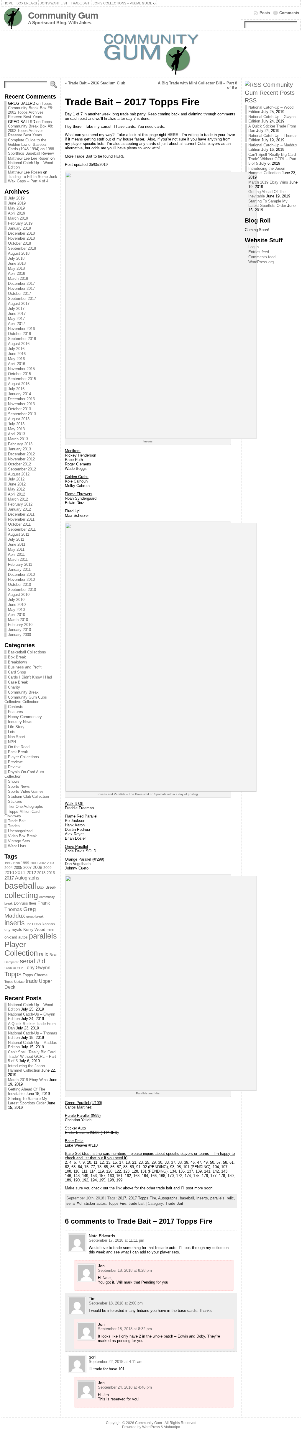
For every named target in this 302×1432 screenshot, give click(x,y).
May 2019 (16, 208)
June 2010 (17, 604)
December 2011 (21, 514)
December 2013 (21, 399)
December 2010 (21, 574)
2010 (9, 872)
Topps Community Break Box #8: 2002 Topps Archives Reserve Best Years (30, 110)
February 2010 (20, 624)
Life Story (16, 727)
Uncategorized (20, 831)
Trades (14, 826)
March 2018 (18, 278)
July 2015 (16, 389)
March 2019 (18, 218)
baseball (20, 885)
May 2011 (16, 549)
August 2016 (18, 343)
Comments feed (261, 257)
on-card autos (16, 937)
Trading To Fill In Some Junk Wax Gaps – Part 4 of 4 (32, 178)
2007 (27, 868)
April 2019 (16, 213)
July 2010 (16, 599)
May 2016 (16, 359)
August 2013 (18, 419)
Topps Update (14, 981)
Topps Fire (117, 1203)
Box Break (17, 657)
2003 (50, 863)
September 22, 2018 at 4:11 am (115, 1361)
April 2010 (16, 614)
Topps (13, 974)
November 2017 (21, 288)
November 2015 (21, 369)
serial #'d (32, 961)
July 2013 (16, 424)
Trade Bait (17, 821)
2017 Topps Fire (142, 1198)
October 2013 (19, 409)
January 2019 (19, 228)
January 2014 (19, 394)
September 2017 (22, 298)
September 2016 (22, 338)
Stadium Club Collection (28, 796)
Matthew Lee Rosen (25, 172)
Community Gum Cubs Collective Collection (25, 699)
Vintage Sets (19, 841)
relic (43, 954)
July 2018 (16, 258)
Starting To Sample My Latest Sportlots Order (27, 1100)
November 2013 (21, 404)
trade (32, 981)
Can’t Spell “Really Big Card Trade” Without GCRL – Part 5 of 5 (32, 1056)
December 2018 (21, 233)
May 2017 (16, 318)
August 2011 (18, 534)
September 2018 (22, 248)
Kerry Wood (34, 929)
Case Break (18, 682)
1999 (25, 863)
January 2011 (19, 569)
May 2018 (16, 268)
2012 (31, 872)
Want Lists (17, 846)
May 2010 (16, 609)
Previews (16, 762)
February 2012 (20, 504)
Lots (11, 732)
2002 (42, 863)
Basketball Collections (27, 652)
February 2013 (20, 444)
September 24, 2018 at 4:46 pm (125, 1387)
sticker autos (95, 1203)
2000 (33, 863)
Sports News (19, 786)
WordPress (151, 1427)
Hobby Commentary (25, 717)
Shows (13, 781)
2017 (9, 878)
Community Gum (63, 15)
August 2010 (18, 594)
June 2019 (17, 203)
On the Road (18, 747)
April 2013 (16, 434)
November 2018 (21, 238)
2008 (37, 867)
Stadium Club (13, 968)
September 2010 (22, 589)
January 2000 (19, 634)
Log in (253, 247)
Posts (265, 13)
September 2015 (22, 379)
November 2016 (21, 328)
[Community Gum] (151, 54)
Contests (15, 706)
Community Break (23, 692)
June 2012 (17, 484)
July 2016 (16, 348)
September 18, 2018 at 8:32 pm (125, 1329)
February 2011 (20, 564)
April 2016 (16, 364)
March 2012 (18, 499)
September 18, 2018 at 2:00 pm (116, 1303)
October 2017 (19, 293)
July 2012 (16, 479)
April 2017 (16, 323)
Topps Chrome (35, 975)
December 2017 (21, 283)
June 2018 (17, 263)
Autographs (27, 877)
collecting (21, 895)
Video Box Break (22, 836)
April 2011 (16, 554)
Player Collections (23, 757)
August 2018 (18, 253)
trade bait (137, 1203)
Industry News (20, 722)
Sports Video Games (26, 791)
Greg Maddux (20, 912)
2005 (18, 867)
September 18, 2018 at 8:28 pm (125, 1270)
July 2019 (16, 198)
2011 (20, 872)
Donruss (21, 903)
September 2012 (22, 469)
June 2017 (17, 313)
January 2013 (19, 449)
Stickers (15, 801)
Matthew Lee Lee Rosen (28, 158)
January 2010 (19, 629)
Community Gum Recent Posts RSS (270, 92)
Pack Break (18, 752)
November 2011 (21, 519)
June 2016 (17, 354)
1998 (16, 863)
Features (15, 712)
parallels (43, 936)
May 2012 (16, 489)
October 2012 (19, 464)
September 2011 (22, 529)
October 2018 (19, 243)
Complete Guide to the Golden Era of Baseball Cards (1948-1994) (27, 144)
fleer (32, 903)
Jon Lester (33, 924)
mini (50, 929)
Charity (14, 687)
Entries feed (258, 252)
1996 (8, 863)
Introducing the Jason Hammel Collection (26, 1068)
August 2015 (18, 384)
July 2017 (16, 308)
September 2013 (22, 414)
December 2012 (21, 454)
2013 (41, 873)
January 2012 (19, 509)
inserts (14, 923)
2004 (8, 868)
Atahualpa (172, 1427)
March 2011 (18, 559)
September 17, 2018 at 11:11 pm (116, 1240)
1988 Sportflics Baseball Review (31, 151)
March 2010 (18, 619)
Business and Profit (25, 667)
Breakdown (17, 662)
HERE (173, 135)
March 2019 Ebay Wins (28, 1080)
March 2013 (18, 439)
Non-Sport (16, 737)
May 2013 (16, 429)
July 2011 (16, 539)
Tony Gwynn (37, 967)
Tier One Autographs (25, 806)
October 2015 (19, 374)
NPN (12, 742)
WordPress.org (261, 262)
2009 (47, 868)
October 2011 (19, 524)
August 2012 (18, 474)
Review (14, 767)
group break (35, 916)
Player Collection (21, 948)
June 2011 (16, 544)
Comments (289, 13)
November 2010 (21, 579)
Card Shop (17, 672)
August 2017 (18, 303)
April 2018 (16, 273)
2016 (51, 873)
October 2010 (19, 584)
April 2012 (16, 494)
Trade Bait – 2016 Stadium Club (96, 83)
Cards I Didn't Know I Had (30, 677)
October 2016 (19, 333)
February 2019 (20, 223)
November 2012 (21, 459)
